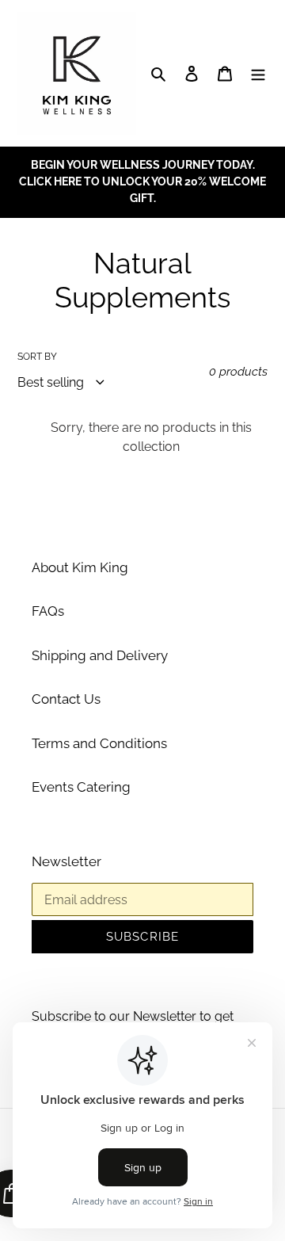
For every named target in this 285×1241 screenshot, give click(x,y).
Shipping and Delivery (100, 655)
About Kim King (80, 567)
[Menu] (258, 73)
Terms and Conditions (99, 743)
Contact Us (66, 699)
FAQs (48, 611)
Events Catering (81, 787)
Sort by (37, 356)
